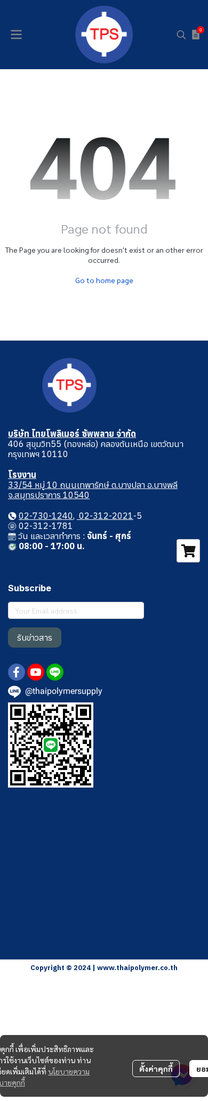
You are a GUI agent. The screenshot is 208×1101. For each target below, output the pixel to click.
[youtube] (35, 672)
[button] (181, 34)
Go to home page (104, 280)
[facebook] (16, 672)
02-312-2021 (105, 515)
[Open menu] (16, 34)
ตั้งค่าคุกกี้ (156, 1068)
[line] (54, 672)
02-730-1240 (46, 515)
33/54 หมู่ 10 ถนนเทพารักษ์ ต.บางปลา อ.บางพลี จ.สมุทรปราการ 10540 (93, 489)
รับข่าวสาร (34, 637)
